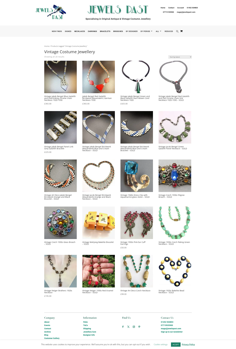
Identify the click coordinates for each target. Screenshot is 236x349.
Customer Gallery (51, 338)
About (46, 322)
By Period (145, 31)
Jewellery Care (89, 332)
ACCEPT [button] (176, 344)
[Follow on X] (128, 327)
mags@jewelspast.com (186, 12)
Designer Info (89, 335)
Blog (46, 335)
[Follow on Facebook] (123, 327)
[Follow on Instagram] (134, 327)
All (157, 31)
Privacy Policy (188, 344)
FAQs (85, 322)
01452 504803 (192, 8)
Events (47, 325)
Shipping (87, 328)
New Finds (57, 31)
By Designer (132, 31)
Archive (47, 332)
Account (180, 8)
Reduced (169, 31)
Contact (171, 8)
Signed (68, 31)
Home (163, 8)
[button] (177, 33)
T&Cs (85, 325)
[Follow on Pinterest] (139, 327)
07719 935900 (168, 12)
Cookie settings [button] (161, 344)
